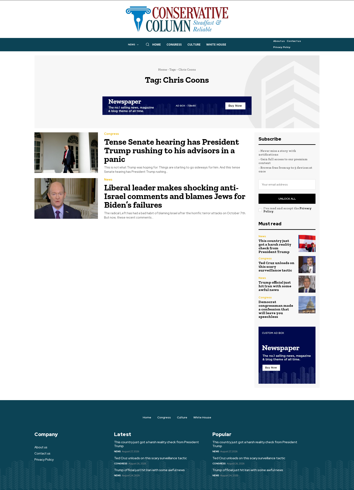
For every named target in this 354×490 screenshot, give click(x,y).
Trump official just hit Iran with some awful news (275, 286)
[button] (147, 44)
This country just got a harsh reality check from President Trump (275, 246)
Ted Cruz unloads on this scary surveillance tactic (150, 458)
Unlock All (287, 198)
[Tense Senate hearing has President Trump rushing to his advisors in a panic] (66, 152)
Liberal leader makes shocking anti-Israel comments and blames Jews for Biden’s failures (174, 196)
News (108, 179)
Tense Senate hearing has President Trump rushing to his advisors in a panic (171, 150)
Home (162, 69)
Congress (111, 133)
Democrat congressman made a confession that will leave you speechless (276, 309)
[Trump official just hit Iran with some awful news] (306, 284)
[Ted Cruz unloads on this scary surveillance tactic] (306, 264)
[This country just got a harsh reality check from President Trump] (306, 243)
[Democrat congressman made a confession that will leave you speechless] (306, 304)
